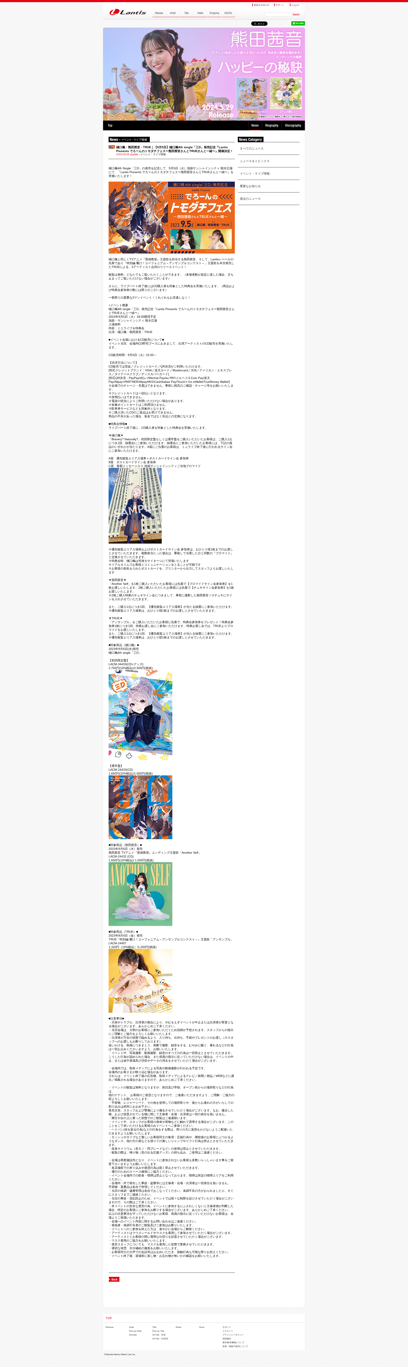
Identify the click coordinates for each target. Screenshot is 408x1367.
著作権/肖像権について (233, 1342)
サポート (226, 1327)
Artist (131, 1327)
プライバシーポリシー (233, 1335)
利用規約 (226, 1338)
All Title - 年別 (159, 1335)
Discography (293, 125)
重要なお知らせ (250, 186)
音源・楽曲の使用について (235, 1346)
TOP (110, 125)
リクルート (227, 1331)
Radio (178, 1327)
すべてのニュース (252, 148)
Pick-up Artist (135, 1331)
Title (154, 1327)
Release (110, 1327)
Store (201, 1327)
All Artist (133, 1335)
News (255, 125)
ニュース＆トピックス (255, 161)
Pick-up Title (158, 1331)
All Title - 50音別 (160, 1338)
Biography (272, 125)
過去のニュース (250, 198)
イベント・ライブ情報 (255, 173)
